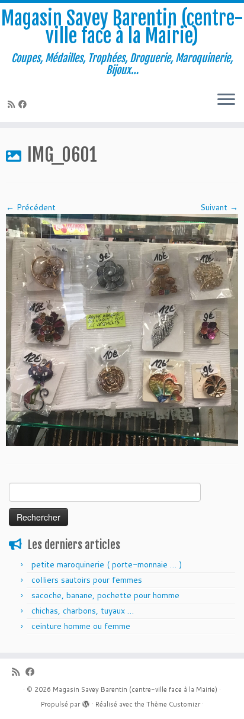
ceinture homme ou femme (80, 626)
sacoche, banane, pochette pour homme (105, 595)
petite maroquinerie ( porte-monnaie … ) (106, 564)
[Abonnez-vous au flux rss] (13, 104)
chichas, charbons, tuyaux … (82, 611)
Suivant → (219, 207)
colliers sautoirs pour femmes (86, 580)
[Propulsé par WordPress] (86, 702)
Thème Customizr (173, 704)
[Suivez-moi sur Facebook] (24, 104)
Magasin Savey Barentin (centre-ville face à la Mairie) (122, 27)
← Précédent (31, 207)
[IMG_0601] (122, 329)
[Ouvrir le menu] (226, 101)
